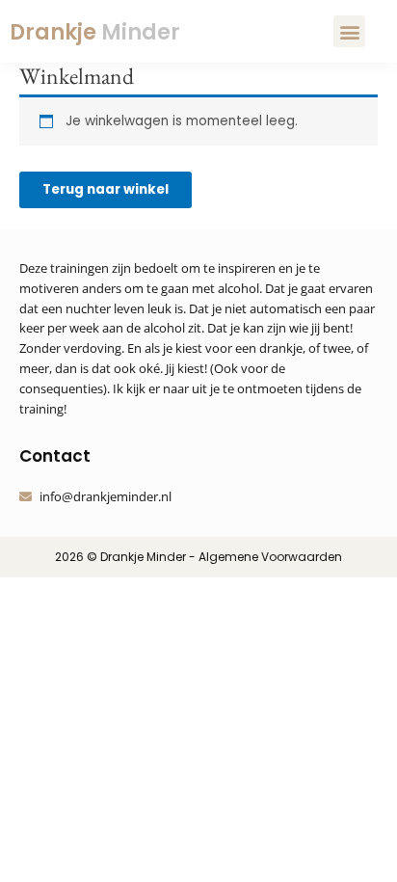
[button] (349, 31)
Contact (55, 456)
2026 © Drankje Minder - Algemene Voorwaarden (198, 556)
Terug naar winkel (105, 189)
